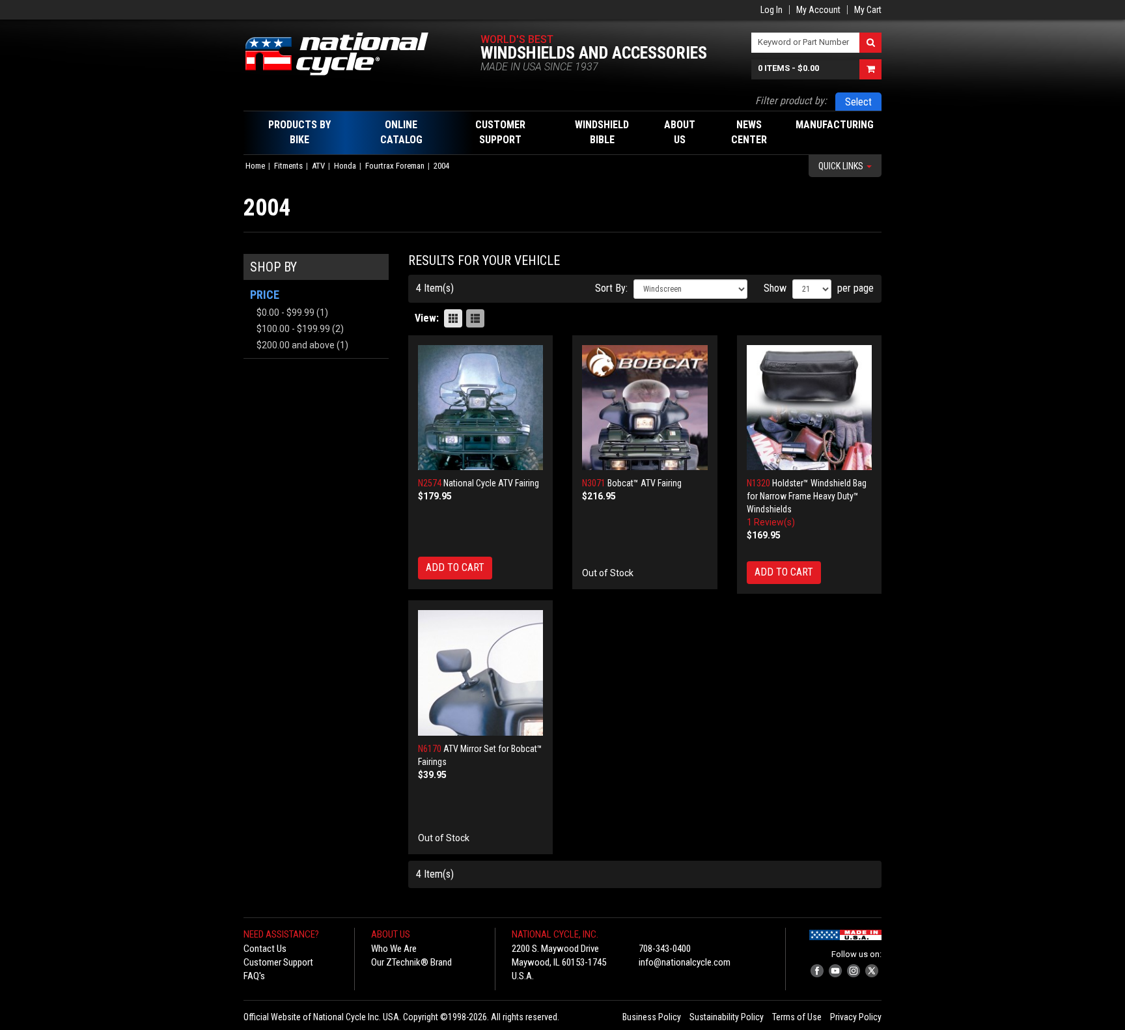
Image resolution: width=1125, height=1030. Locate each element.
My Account (818, 10)
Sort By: (611, 288)
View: (427, 318)
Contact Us (264, 948)
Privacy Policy (856, 1017)
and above (296, 345)
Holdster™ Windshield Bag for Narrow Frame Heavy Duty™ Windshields (807, 496)
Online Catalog (401, 132)
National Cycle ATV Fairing (491, 483)
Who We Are (394, 948)
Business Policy (651, 1017)
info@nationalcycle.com (684, 962)
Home (255, 166)
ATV (318, 166)
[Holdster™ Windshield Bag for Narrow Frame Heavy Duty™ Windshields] (809, 408)
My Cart (868, 10)
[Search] (870, 43)
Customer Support (278, 962)
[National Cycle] (343, 54)
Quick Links (841, 166)
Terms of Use (797, 1017)
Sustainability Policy (726, 1017)
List (475, 318)
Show (775, 288)
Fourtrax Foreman (394, 166)
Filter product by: (791, 100)
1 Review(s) (771, 522)
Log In (771, 10)
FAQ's (254, 976)
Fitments (288, 166)
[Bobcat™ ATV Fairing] (645, 408)
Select (858, 102)
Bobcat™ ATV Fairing (644, 483)
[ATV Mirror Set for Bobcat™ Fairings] (481, 673)
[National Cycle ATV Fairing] (481, 408)
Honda (345, 166)
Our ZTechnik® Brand (411, 962)
